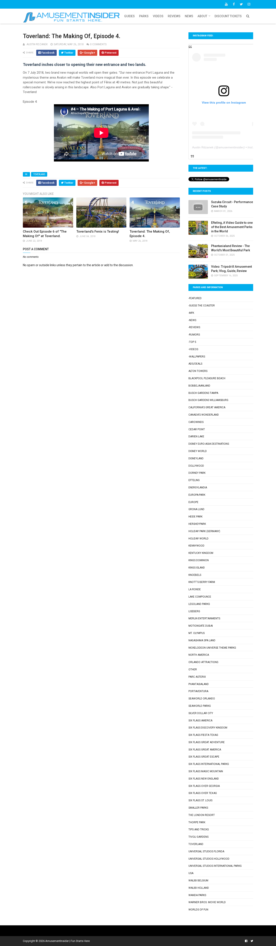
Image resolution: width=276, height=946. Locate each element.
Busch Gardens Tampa (203, 393)
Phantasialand (198, 684)
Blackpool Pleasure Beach (206, 378)
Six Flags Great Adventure (206, 742)
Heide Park (195, 516)
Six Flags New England (203, 778)
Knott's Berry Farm (201, 582)
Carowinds (196, 422)
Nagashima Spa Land (201, 640)
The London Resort (201, 815)
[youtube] (226, 4)
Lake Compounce (199, 596)
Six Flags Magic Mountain (205, 771)
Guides (129, 16)
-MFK (191, 312)
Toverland (39, 174)
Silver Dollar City (200, 713)
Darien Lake (196, 436)
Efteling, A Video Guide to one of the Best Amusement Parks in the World (232, 227)
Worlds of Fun (198, 909)
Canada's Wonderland (203, 414)
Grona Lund (196, 509)
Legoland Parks (199, 604)
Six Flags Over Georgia (204, 786)
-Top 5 (192, 341)
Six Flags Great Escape (203, 756)
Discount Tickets (228, 16)
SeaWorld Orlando (201, 698)
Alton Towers (197, 371)
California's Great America (206, 407)
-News (192, 320)
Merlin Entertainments (204, 618)
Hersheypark (197, 523)
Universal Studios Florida (206, 851)
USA (190, 873)
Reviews (174, 16)
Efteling (194, 480)
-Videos (193, 349)
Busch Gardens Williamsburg (208, 400)
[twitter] (241, 4)
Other (192, 669)
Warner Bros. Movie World (207, 902)
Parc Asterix (197, 676)
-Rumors (194, 334)
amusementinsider (231, 147)
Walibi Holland (198, 887)
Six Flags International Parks (208, 764)
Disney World (197, 451)
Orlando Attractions (203, 662)
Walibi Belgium (198, 880)
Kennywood (196, 545)
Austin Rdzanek (202, 147)
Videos (158, 16)
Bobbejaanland (199, 385)
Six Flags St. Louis (200, 800)
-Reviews (194, 327)
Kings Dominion (198, 560)
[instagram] (249, 4)
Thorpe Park (196, 822)
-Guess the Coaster (201, 305)
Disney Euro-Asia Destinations (208, 443)
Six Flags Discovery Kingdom (207, 727)
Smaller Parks (198, 807)
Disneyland (196, 458)
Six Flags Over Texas (202, 793)
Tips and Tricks (198, 829)
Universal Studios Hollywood (208, 858)
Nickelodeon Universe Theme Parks (212, 647)
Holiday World (198, 538)
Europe (193, 502)
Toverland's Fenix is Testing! (97, 231)
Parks (144, 16)
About (202, 16)
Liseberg (194, 611)
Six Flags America (200, 720)
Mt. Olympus (196, 633)
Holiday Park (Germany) (204, 531)
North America (198, 654)
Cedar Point (196, 429)
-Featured (195, 298)
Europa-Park (196, 494)
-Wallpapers (196, 356)
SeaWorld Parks (199, 705)
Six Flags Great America (204, 749)
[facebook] (234, 4)
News (189, 16)
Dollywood (196, 465)
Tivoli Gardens (198, 836)
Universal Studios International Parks (215, 865)
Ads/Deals (195, 363)
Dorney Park (196, 472)
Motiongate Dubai (200, 625)
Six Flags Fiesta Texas (203, 734)
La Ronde (194, 589)
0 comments (98, 44)
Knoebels (194, 574)
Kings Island (196, 567)
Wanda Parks (197, 895)
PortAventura (198, 691)
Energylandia (197, 487)
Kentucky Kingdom (200, 553)
